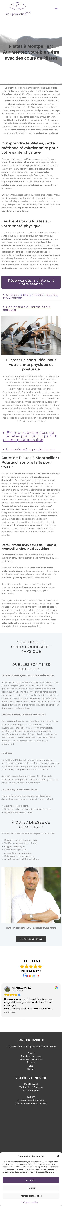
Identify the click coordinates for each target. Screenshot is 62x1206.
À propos (31, 1062)
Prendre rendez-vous (31, 1056)
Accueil (31, 1053)
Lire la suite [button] (9, 1012)
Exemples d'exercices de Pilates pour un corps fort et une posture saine (30, 436)
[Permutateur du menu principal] (56, 9)
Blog (31, 1066)
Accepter (31, 1180)
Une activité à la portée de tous (30, 449)
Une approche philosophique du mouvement (30, 296)
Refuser (31, 1188)
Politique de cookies (29, 1202)
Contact (31, 1069)
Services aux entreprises (31, 1059)
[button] (57, 1156)
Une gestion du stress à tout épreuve (27, 308)
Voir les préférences (31, 1195)
